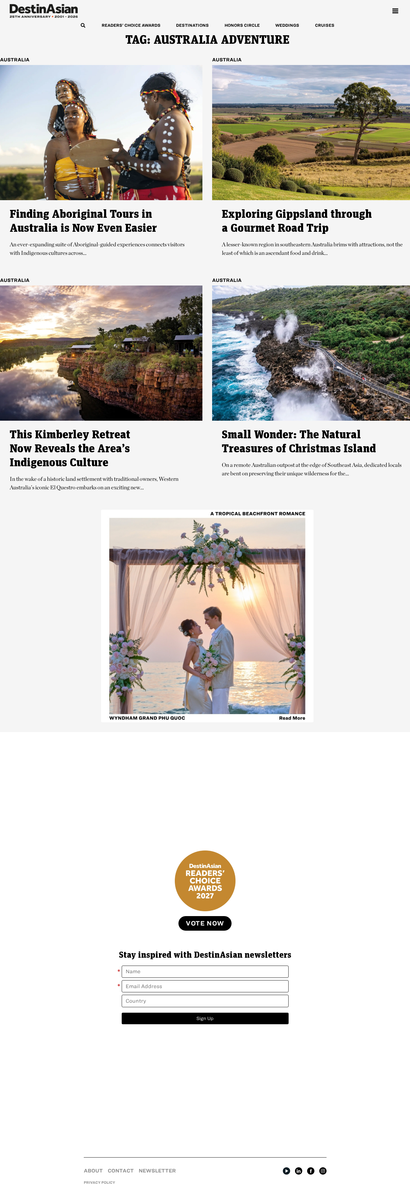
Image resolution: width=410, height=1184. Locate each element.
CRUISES (324, 25)
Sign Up (205, 1018)
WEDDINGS (287, 25)
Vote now (205, 923)
